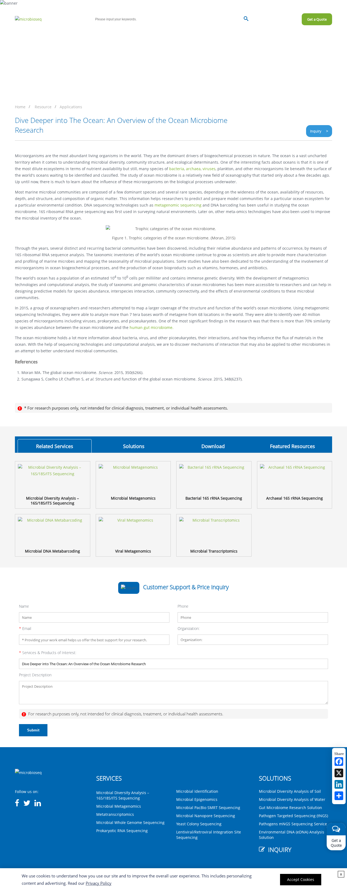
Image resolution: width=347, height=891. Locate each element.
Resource (43, 106)
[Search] (246, 19)
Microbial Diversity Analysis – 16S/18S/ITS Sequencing (122, 795)
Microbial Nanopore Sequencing (205, 815)
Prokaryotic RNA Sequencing (122, 830)
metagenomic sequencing (178, 205)
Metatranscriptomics (115, 814)
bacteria (176, 168)
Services (102, 35)
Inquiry (325, 4)
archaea (193, 168)
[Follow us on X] (26, 803)
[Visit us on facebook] (17, 803)
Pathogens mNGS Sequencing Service (293, 823)
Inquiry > (319, 131)
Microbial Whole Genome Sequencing (130, 822)
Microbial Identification (197, 791)
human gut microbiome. (152, 327)
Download (213, 446)
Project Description (35, 674)
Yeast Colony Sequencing (198, 823)
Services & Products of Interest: (47, 652)
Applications (71, 106)
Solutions (131, 35)
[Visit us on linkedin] (37, 803)
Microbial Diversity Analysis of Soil (290, 791)
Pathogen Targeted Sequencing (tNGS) (293, 815)
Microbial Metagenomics (118, 806)
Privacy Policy (98, 883)
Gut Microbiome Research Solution (290, 807)
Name (24, 606)
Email (25, 628)
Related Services (54, 446)
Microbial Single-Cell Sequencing (56, 35)
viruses (209, 168)
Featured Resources (292, 446)
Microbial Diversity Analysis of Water (292, 799)
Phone (183, 606)
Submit (33, 730)
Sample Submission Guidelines (236, 35)
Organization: (189, 628)
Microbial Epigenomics (196, 799)
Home (12, 35)
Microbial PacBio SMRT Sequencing (208, 807)
